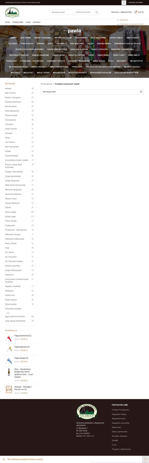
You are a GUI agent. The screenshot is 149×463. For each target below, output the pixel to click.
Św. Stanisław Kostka (13, 261)
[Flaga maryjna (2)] (9, 360)
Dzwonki (8, 133)
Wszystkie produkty (13, 309)
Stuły (7, 248)
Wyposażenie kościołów (15, 316)
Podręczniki (10, 225)
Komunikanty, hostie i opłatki (16, 160)
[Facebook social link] (124, 2)
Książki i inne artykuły (14, 172)
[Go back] (65, 30)
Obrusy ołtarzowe (12, 203)
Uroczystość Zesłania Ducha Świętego (16, 280)
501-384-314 (88, 436)
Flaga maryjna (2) (21, 358)
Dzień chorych (11, 129)
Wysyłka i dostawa (119, 436)
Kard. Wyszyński (12, 147)
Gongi (7, 138)
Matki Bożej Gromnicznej (15, 185)
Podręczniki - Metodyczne (16, 230)
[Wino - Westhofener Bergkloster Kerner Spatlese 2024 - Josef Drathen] (9, 375)
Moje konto (116, 427)
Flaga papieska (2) (21, 347)
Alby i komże (10, 93)
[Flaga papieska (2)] (9, 349)
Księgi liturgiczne (12, 181)
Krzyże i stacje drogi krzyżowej (13, 165)
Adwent (8, 88)
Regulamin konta (118, 418)
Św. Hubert (9, 252)
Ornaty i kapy (10, 216)
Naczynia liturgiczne (13, 190)
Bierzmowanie (11, 106)
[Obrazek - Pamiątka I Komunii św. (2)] (9, 390)
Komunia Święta (11, 156)
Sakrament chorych (12, 234)
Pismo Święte (11, 221)
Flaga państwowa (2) (22, 336)
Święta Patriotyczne (13, 270)
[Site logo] (12, 12)
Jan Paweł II (10, 142)
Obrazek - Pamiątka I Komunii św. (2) (23, 388)
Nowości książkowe (13, 194)
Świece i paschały (12, 266)
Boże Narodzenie (12, 111)
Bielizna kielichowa (13, 102)
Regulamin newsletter (121, 423)
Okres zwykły (10, 212)
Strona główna (46, 84)
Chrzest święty (11, 115)
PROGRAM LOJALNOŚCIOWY (132, 24)
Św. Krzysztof (11, 257)
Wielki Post (10, 295)
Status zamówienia (119, 432)
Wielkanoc (9, 291)
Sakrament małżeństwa (14, 239)
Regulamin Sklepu (119, 414)
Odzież (8, 207)
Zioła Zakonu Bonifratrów (15, 321)
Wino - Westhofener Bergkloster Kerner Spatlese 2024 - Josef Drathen (23, 373)
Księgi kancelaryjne (13, 176)
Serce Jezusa (10, 243)
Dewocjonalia (10, 120)
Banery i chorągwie (13, 97)
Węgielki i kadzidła (12, 286)
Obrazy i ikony (11, 199)
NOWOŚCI (124, 20)
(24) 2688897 (84, 433)
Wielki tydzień (11, 300)
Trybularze (9, 275)
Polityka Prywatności (120, 410)
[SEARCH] (96, 12)
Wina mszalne (11, 304)
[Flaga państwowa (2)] (9, 338)
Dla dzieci (9, 124)
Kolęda (8, 151)
